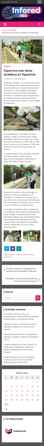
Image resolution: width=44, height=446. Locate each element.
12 (17, 391)
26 (17, 400)
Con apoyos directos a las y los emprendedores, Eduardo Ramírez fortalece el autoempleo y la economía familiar (21, 316)
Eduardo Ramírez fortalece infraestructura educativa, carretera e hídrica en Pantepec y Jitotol (21, 337)
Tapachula (8, 257)
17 (6, 395)
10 (6, 391)
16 (38, 391)
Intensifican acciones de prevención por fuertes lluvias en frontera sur (22, 279)
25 (11, 400)
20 (22, 395)
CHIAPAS (7, 66)
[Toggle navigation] (5, 24)
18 (11, 395)
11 (11, 391)
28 (27, 400)
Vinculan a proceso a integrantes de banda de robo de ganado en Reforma (21, 269)
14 (27, 391)
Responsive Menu (39, 2)
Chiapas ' (11, 254)
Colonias (19, 254)
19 (17, 395)
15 (32, 391)
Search (37, 298)
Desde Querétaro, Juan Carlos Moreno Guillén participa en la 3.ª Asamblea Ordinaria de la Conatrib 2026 (19, 359)
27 (22, 400)
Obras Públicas (28, 254)
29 (32, 400)
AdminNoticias (20, 79)
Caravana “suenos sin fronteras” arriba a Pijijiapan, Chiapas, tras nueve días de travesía (20, 326)
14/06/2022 (8, 79)
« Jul (5, 409)
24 (6, 400)
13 (22, 391)
